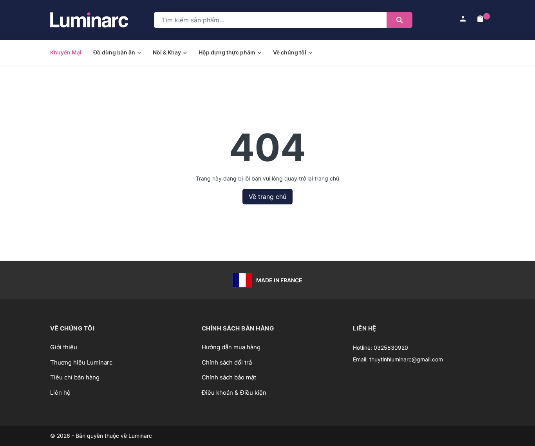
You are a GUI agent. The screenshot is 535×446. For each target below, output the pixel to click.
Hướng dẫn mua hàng (231, 347)
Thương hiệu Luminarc (81, 362)
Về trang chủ (267, 196)
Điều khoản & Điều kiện (234, 392)
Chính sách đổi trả (227, 362)
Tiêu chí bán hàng (74, 377)
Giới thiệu (63, 347)
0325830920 (391, 347)
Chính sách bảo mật (229, 377)
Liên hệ (60, 392)
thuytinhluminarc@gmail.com (406, 359)
